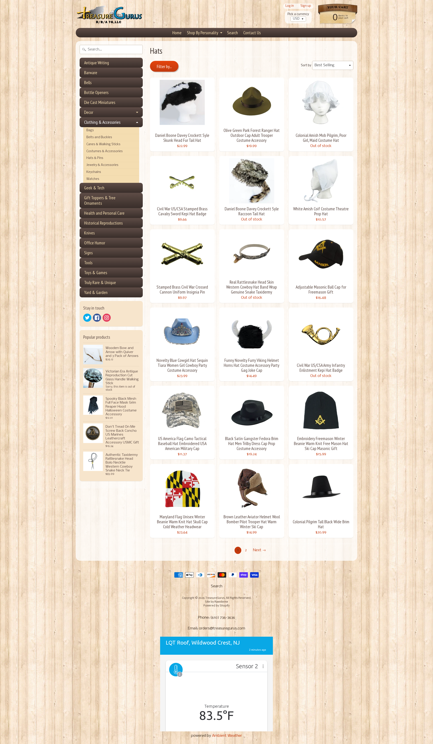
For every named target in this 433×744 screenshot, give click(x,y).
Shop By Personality (202, 33)
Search (232, 33)
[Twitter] (87, 318)
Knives (89, 233)
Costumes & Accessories (104, 151)
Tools (88, 263)
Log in (290, 6)
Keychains (93, 172)
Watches (92, 179)
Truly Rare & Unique (100, 282)
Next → (259, 550)
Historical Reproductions (103, 223)
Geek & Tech (94, 188)
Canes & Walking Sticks (103, 144)
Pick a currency (298, 14)
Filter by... (164, 66)
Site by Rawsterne (216, 602)
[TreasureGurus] (109, 14)
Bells (88, 82)
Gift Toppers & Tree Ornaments (99, 200)
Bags (90, 130)
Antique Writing (96, 63)
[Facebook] (97, 318)
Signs (88, 253)
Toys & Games (95, 273)
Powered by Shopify (216, 605)
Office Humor (94, 243)
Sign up (305, 6)
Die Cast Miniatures (99, 102)
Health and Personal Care (104, 213)
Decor (88, 112)
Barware (90, 73)
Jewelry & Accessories (102, 165)
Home (177, 33)
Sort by (306, 65)
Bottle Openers (96, 92)
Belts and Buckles (99, 137)
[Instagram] (107, 318)
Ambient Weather (227, 736)
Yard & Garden (96, 292)
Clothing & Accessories (102, 122)
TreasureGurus (215, 598)
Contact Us (252, 33)
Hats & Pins (94, 158)
